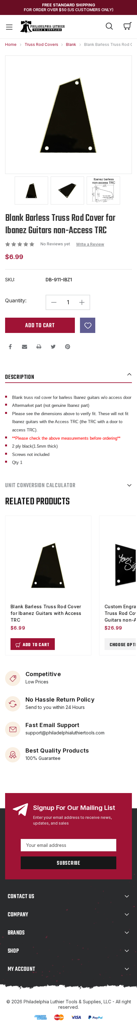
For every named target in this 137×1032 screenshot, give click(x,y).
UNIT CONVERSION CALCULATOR (40, 485)
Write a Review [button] (90, 244)
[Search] (109, 27)
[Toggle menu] (9, 27)
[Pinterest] (67, 346)
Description (19, 377)
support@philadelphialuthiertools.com (65, 732)
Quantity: (15, 301)
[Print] (38, 346)
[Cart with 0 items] (128, 27)
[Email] (24, 346)
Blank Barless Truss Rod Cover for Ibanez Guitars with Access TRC (46, 613)
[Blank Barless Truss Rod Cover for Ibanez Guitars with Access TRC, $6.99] (48, 565)
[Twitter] (53, 346)
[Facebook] (10, 346)
